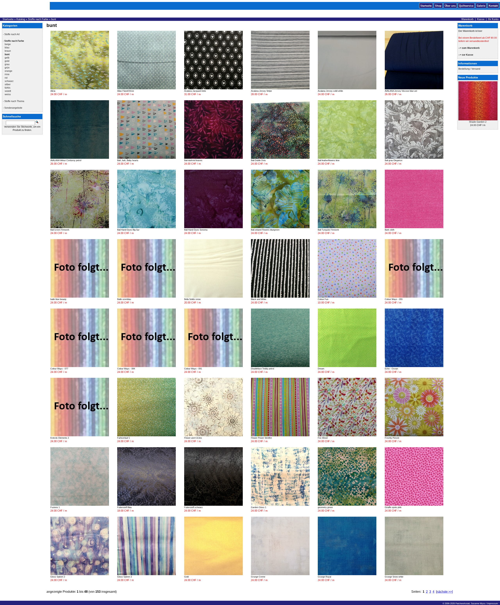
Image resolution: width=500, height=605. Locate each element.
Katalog (20, 19)
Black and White (258, 299)
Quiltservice (466, 5)
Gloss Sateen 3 (124, 577)
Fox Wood (323, 438)
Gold (186, 577)
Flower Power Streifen (261, 438)
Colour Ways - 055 (394, 299)
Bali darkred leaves (193, 160)
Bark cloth (389, 230)
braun (8, 51)
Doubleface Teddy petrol (262, 368)
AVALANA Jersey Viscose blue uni (401, 91)
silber (8, 84)
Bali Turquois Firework (328, 230)
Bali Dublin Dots (258, 160)
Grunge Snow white (394, 577)
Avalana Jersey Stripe (261, 91)
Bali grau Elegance (393, 160)
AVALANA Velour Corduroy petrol (65, 160)
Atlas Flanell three (125, 91)
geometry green (325, 507)
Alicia (52, 91)
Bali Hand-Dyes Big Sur (128, 230)
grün (7, 67)
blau (7, 47)
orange (8, 71)
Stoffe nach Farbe (38, 19)
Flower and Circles (193, 438)
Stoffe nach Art (12, 34)
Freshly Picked (392, 438)
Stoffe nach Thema (14, 101)
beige (8, 44)
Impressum (492, 603)
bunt (53, 19)
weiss (8, 94)
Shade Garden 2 (478, 122)
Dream (321, 368)
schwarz (9, 81)
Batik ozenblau (124, 299)
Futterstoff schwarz (193, 507)
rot (6, 77)
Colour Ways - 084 (126, 368)
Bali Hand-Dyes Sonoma (195, 230)
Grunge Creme (258, 577)
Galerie (481, 5)
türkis (7, 87)
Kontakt (493, 5)
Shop (438, 5)
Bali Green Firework (59, 230)
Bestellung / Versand (469, 68)
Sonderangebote (13, 107)
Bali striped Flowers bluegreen (265, 230)
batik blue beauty (58, 299)
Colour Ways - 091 (193, 368)
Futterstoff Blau (124, 507)
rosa (7, 74)
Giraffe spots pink (393, 507)
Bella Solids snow (192, 299)
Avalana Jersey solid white (330, 91)
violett (8, 91)
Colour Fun (323, 299)
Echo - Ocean (391, 368)
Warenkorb (467, 19)
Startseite (426, 5)
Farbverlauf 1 (123, 438)
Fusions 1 (55, 507)
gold (7, 61)
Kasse (480, 19)
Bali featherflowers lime (328, 160)
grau (7, 64)
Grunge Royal (324, 577)
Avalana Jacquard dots (195, 91)
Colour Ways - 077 (59, 368)
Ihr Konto (493, 19)
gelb (7, 57)
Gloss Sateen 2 (57, 577)
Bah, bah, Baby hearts (127, 160)
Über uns (450, 5)
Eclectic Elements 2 (59, 438)
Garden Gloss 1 (258, 507)
